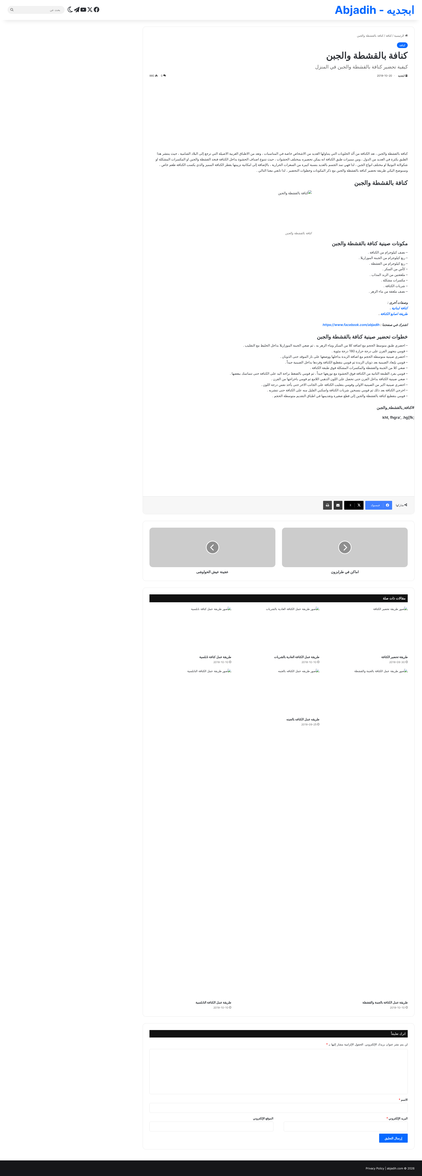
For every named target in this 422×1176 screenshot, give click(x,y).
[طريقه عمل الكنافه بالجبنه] (278, 692)
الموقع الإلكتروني (263, 1118)
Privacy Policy (375, 1168)
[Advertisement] (279, 113)
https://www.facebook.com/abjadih (351, 325)
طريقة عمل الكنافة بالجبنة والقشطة (385, 1002)
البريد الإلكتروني (397, 1118)
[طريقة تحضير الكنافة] (366, 630)
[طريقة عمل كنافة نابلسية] (190, 630)
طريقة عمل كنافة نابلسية (215, 657)
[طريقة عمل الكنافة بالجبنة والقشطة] (366, 833)
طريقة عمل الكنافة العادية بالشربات (296, 657)
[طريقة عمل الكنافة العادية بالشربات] (278, 630)
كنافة (389, 35)
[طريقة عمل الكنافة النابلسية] (190, 833)
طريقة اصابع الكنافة (394, 314)
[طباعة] (327, 505)
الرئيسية (399, 35)
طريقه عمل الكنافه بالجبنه (302, 719)
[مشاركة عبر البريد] (338, 505)
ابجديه (401, 75)
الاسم (403, 1099)
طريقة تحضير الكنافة (394, 657)
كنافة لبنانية (400, 308)
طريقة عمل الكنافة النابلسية (213, 1002)
